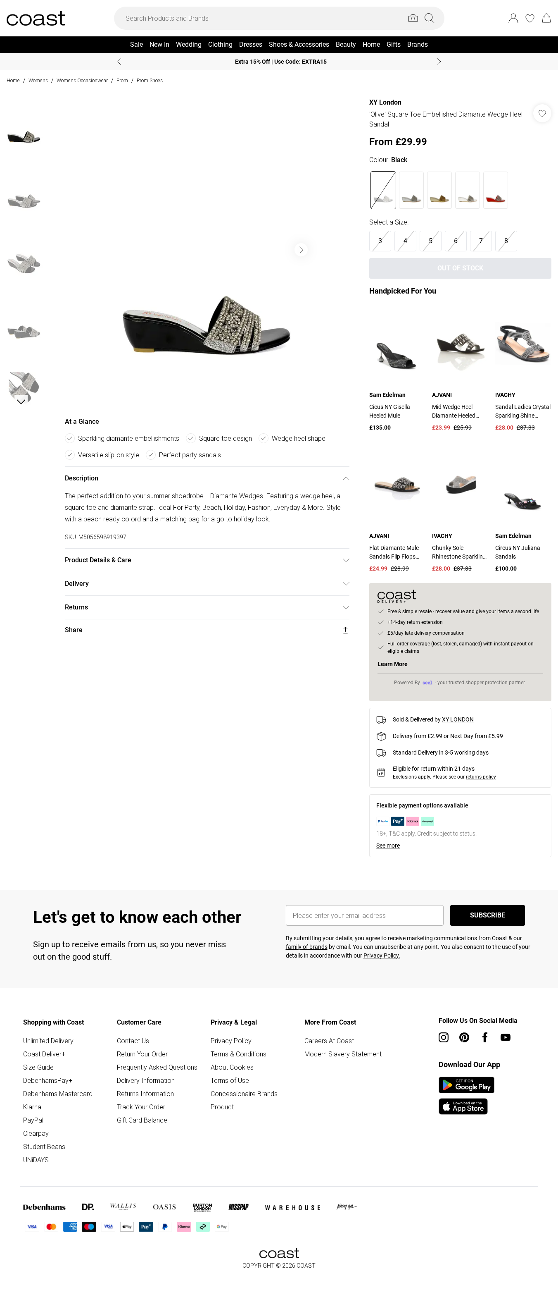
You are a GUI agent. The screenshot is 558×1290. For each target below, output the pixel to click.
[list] (207, 249)
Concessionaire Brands (244, 1093)
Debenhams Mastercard (58, 1093)
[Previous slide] (119, 61)
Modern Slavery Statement (343, 1054)
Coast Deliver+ (44, 1054)
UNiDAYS (36, 1160)
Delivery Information (146, 1080)
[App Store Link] (466, 1096)
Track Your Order (141, 1107)
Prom (122, 80)
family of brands (307, 947)
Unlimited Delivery (48, 1041)
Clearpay (36, 1133)
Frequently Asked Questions (157, 1067)
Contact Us (133, 1041)
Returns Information (145, 1093)
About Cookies (232, 1067)
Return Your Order (142, 1054)
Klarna (32, 1107)
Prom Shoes (150, 80)
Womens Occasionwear (82, 80)
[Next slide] (439, 61)
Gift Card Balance (142, 1120)
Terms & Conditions (238, 1054)
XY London (385, 102)
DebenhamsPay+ (47, 1080)
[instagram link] (444, 1037)
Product (222, 1107)
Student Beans (44, 1146)
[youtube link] (506, 1037)
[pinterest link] (464, 1037)
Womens (38, 80)
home (13, 80)
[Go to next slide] (301, 249)
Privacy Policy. (381, 955)
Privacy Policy (231, 1041)
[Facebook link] (485, 1037)
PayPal (33, 1120)
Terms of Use (230, 1080)
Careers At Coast (329, 1041)
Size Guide (38, 1067)
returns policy (481, 777)
